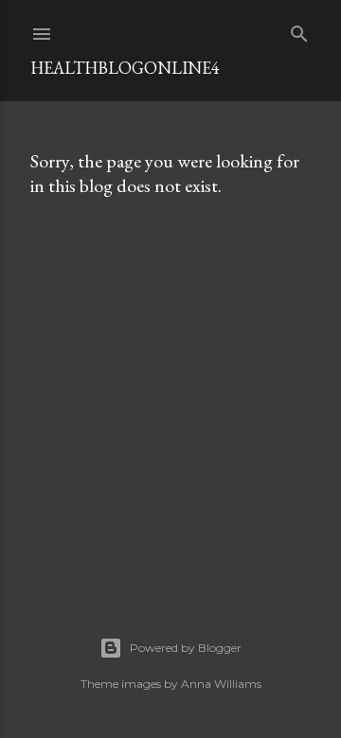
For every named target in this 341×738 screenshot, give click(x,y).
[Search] (299, 29)
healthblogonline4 (125, 68)
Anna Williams (221, 683)
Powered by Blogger (186, 648)
